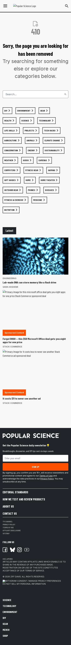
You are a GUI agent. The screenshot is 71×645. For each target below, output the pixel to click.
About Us (8, 506)
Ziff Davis (15, 576)
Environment (10, 611)
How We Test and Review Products (24, 499)
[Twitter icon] (12, 549)
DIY (4, 617)
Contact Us (10, 513)
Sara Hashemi (10, 287)
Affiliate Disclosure (12, 530)
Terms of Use (46, 475)
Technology (9, 605)
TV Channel (8, 521)
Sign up (35, 466)
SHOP (5, 635)
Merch (6, 629)
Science (7, 599)
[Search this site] (66, 6)
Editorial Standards (15, 492)
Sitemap (6, 533)
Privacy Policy (47, 478)
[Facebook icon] (5, 549)
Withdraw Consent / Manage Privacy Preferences (33, 581)
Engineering (9, 278)
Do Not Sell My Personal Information (24, 584)
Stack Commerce (12, 346)
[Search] (65, 94)
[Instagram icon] (19, 549)
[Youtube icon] (26, 549)
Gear (5, 623)
